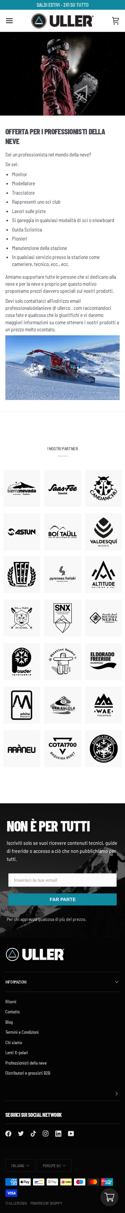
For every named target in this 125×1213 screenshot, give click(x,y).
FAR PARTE (63, 899)
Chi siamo (13, 1042)
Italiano (17, 1165)
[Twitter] (21, 1134)
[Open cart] (109, 1197)
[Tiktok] (33, 1134)
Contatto (12, 1011)
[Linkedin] (58, 1134)
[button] (62, 1094)
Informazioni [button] (16, 982)
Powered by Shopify (46, 1203)
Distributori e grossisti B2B (27, 1073)
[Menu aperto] (15, 21)
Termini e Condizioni (22, 1032)
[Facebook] (8, 1134)
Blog (9, 1022)
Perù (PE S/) (51, 1165)
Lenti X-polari (16, 1052)
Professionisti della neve (26, 1063)
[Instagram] (46, 1134)
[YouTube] (71, 1134)
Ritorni (10, 1001)
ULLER (14, 1203)
